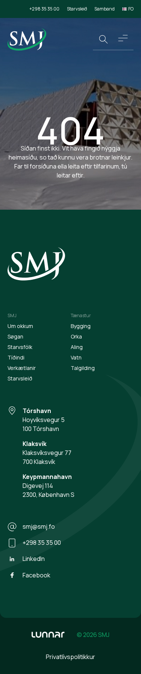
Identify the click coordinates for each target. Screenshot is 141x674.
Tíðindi (16, 357)
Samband (104, 9)
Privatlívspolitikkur (70, 657)
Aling (77, 346)
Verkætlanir (22, 367)
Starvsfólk (20, 346)
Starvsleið (77, 9)
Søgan (15, 336)
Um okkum (20, 326)
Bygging (81, 326)
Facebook (36, 575)
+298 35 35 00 (44, 9)
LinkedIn (34, 559)
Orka (76, 336)
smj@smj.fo (39, 526)
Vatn (76, 357)
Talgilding (83, 367)
